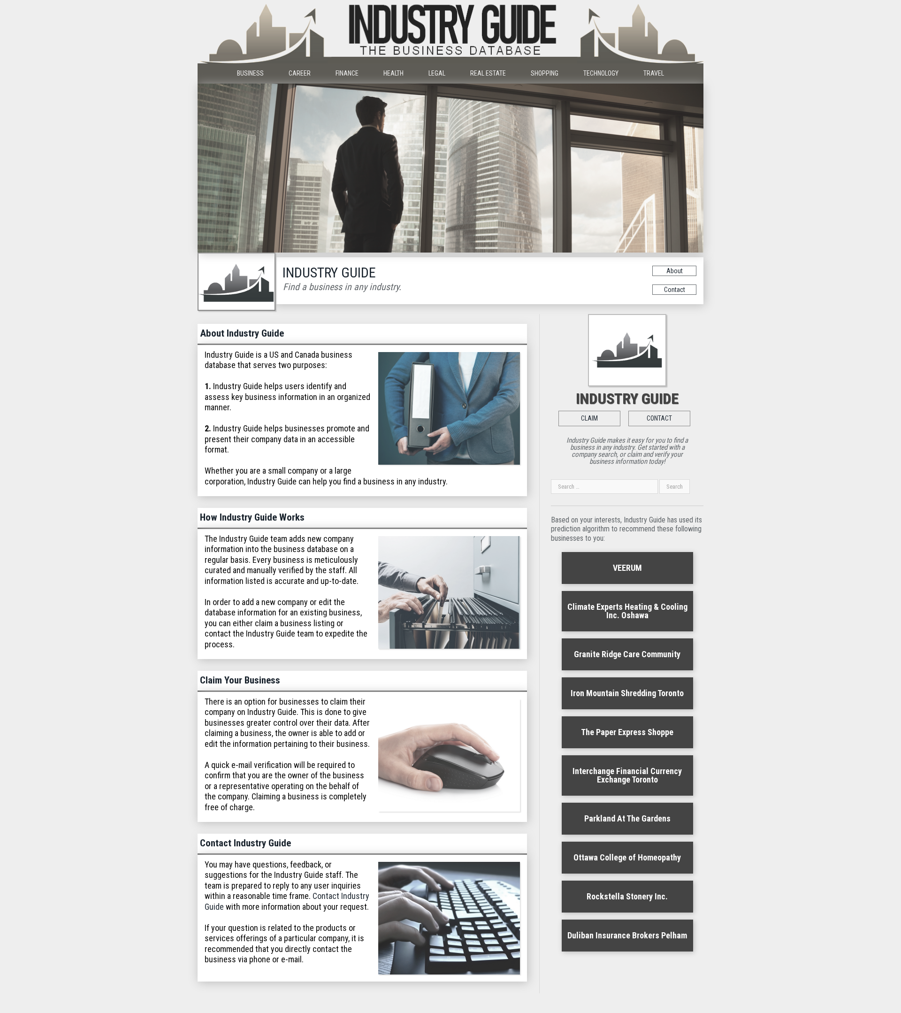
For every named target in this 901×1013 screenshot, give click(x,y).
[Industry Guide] (450, 32)
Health (393, 73)
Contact (674, 289)
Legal (436, 73)
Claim (589, 418)
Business (250, 73)
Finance (347, 73)
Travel (653, 73)
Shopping (544, 73)
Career (300, 73)
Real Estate (488, 73)
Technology (600, 73)
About (674, 271)
